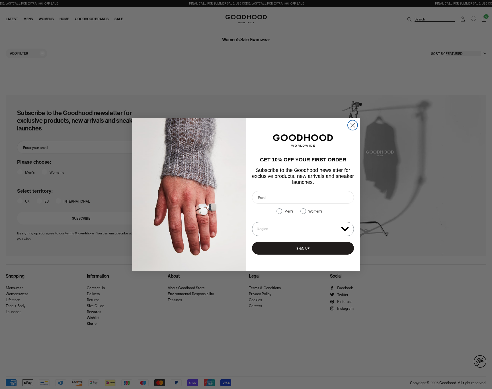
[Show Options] (345, 228)
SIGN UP (302, 248)
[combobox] (298, 229)
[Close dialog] (353, 125)
